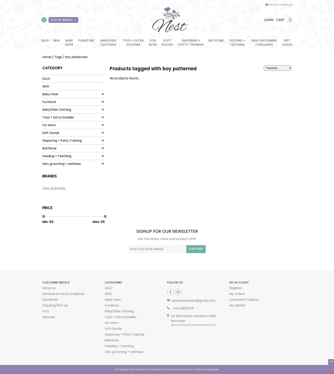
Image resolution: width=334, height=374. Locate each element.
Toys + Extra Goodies (133, 42)
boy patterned (76, 57)
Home (46, 57)
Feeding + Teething (237, 42)
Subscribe (196, 249)
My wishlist (237, 305)
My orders (237, 294)
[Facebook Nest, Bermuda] (170, 291)
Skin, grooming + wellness (264, 42)
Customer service (56, 282)
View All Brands (53, 188)
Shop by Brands (61, 20)
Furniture (86, 40)
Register (235, 288)
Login (268, 20)
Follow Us (175, 282)
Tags (58, 57)
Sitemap (48, 317)
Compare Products (244, 299)
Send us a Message (281, 4)
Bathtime (216, 40)
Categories (113, 282)
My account (239, 282)
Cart (280, 20)
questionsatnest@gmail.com (193, 300)
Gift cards (287, 42)
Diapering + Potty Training (191, 42)
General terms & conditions (63, 294)
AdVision (187, 369)
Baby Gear (69, 42)
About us (49, 288)
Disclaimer (50, 299)
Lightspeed (213, 369)
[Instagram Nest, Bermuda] (178, 291)
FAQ (45, 311)
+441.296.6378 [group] (183, 308)
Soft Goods (167, 42)
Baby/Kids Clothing (108, 42)
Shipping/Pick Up (55, 305)
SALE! (45, 40)
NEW (56, 40)
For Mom (153, 42)
